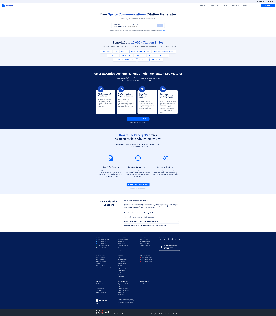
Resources (236, 5)
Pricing (225, 5)
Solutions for (216, 5)
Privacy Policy (154, 314)
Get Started (268, 5)
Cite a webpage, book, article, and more (136, 24)
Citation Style (117, 24)
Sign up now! (163, 30)
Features (204, 5)
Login (255, 5)
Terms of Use (171, 314)
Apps (246, 5)
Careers (178, 314)
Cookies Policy (163, 314)
